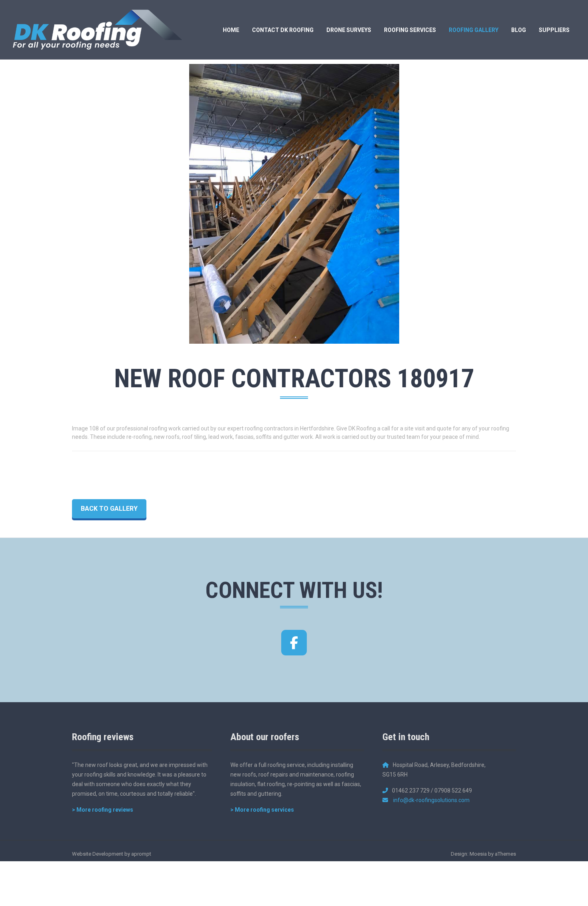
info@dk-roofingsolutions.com (431, 800)
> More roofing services (262, 809)
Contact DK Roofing (283, 30)
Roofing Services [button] (410, 30)
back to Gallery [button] (109, 508)
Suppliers (554, 30)
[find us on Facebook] (294, 642)
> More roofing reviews (102, 809)
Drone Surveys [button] (348, 30)
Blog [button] (518, 30)
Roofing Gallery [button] (473, 30)
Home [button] (231, 30)
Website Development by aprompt (111, 854)
